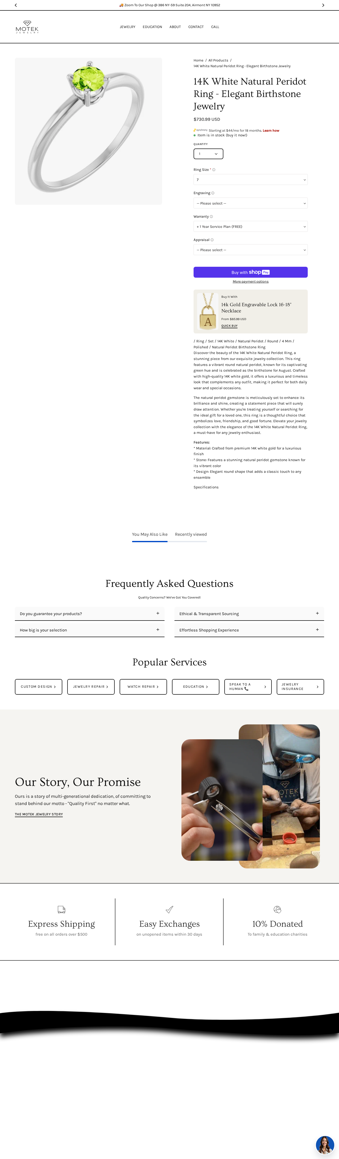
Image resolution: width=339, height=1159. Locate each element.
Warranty (241, 1088)
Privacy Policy (241, 1071)
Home (198, 60)
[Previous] (16, 5)
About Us (241, 1063)
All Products (218, 60)
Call (193, 1097)
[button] (152, 27)
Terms (241, 1097)
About (193, 1080)
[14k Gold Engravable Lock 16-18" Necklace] (207, 311)
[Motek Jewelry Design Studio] (27, 26)
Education (193, 1071)
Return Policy (241, 1080)
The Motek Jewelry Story (39, 814)
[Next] (323, 5)
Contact (193, 1088)
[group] (169, 5)
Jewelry (193, 1063)
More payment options (251, 281)
